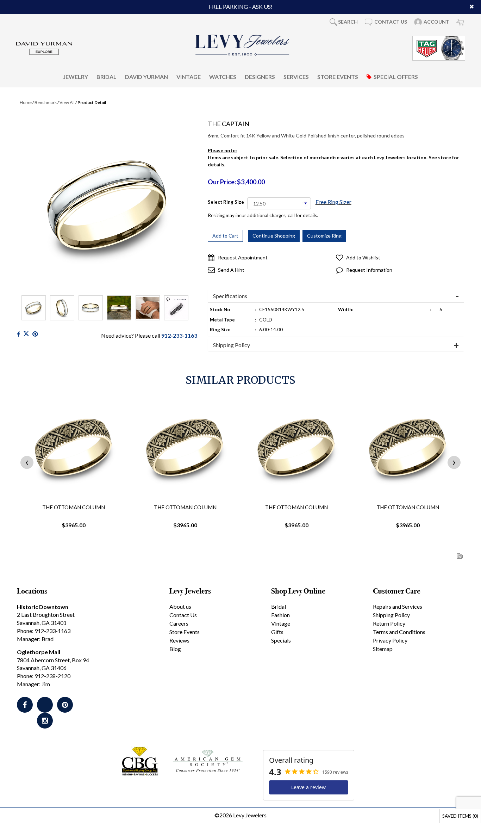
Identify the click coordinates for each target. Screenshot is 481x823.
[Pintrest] (35, 334)
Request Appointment (243, 257)
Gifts (277, 631)
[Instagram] (45, 721)
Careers (178, 623)
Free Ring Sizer (333, 201)
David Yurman (146, 76)
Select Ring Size (226, 202)
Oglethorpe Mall (38, 652)
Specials (281, 640)
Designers (260, 76)
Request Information (369, 270)
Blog (175, 648)
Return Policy (389, 623)
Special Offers (396, 76)
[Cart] (460, 22)
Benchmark (46, 102)
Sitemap (383, 648)
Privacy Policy (390, 640)
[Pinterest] (65, 705)
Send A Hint (231, 270)
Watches (222, 76)
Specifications (230, 296)
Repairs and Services (397, 606)
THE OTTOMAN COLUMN (73, 507)
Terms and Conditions (399, 631)
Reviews (179, 640)
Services (296, 76)
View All (67, 102)
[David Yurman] (44, 47)
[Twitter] (26, 334)
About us (180, 606)
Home (26, 102)
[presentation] (26, 462)
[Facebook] (18, 334)
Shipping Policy (231, 345)
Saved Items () (460, 816)
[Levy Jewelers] (242, 45)
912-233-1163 (179, 335)
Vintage (188, 76)
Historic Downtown (42, 606)
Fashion (280, 615)
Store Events (337, 76)
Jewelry (75, 76)
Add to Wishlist (363, 257)
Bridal (106, 76)
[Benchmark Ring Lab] (176, 307)
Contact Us (183, 615)
